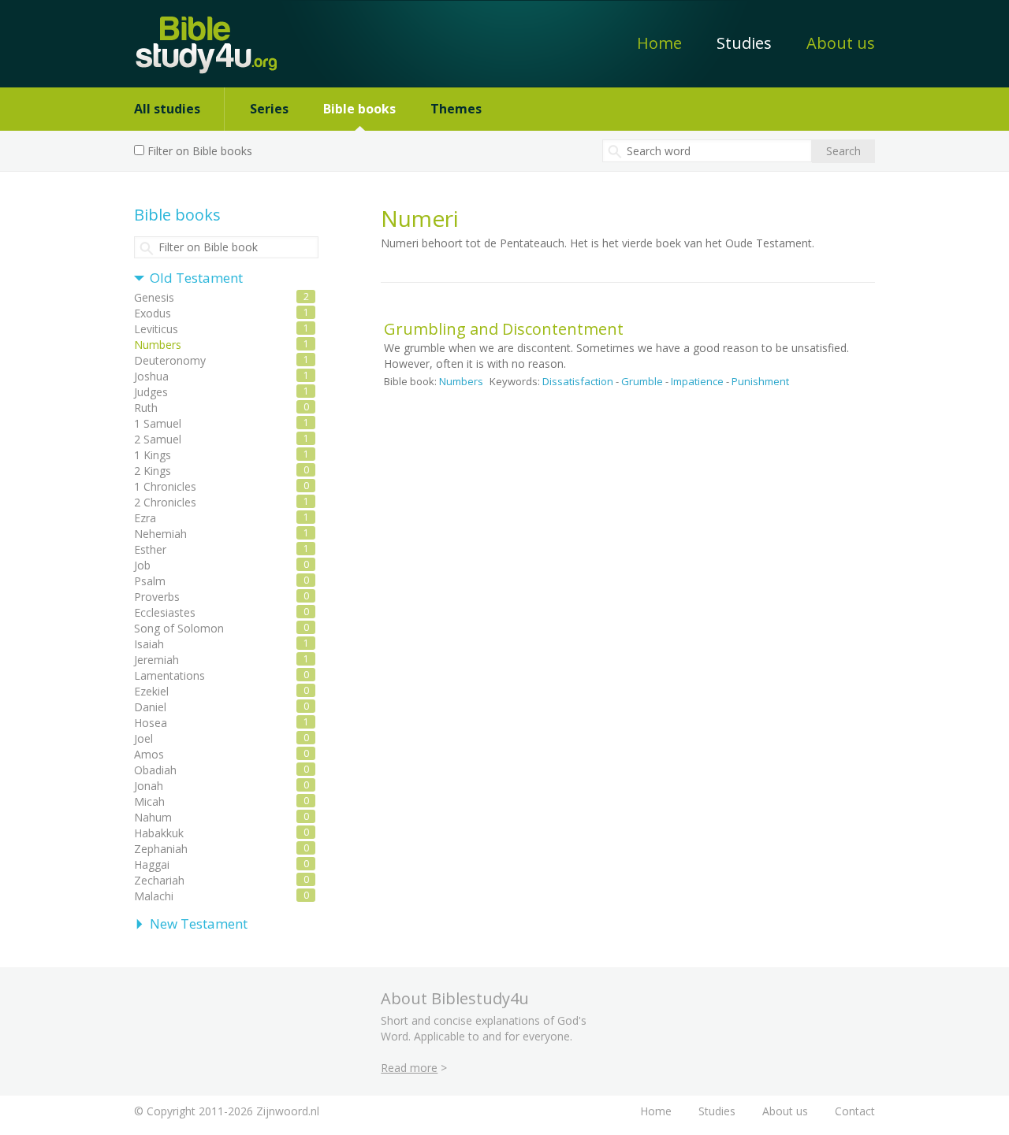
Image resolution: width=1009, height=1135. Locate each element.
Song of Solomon (179, 628)
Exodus (152, 313)
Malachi (153, 895)
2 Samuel (157, 439)
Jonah (148, 785)
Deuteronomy (170, 360)
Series (269, 108)
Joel (143, 738)
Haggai (151, 864)
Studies (744, 43)
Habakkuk (159, 832)
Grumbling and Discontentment (504, 328)
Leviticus (156, 328)
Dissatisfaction (577, 381)
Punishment (760, 381)
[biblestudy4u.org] (196, 37)
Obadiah (155, 769)
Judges (151, 391)
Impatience (697, 381)
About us (840, 43)
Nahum (153, 817)
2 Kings (152, 470)
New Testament (199, 923)
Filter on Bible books (199, 150)
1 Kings (152, 454)
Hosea (150, 722)
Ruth (146, 407)
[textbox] (707, 150)
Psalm (150, 580)
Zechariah (159, 880)
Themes (456, 108)
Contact (855, 1110)
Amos (149, 754)
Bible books (359, 108)
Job (142, 565)
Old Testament (196, 278)
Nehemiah (160, 533)
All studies (167, 108)
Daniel (150, 706)
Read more (409, 1067)
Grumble (642, 381)
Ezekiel (151, 691)
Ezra (145, 517)
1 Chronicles (165, 486)
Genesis (154, 297)
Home (659, 43)
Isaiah (149, 643)
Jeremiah (156, 659)
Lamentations (169, 675)
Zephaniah (161, 848)
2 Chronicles (165, 502)
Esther (150, 549)
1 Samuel (157, 423)
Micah (149, 801)
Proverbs (157, 596)
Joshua (151, 376)
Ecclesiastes (164, 612)
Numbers (461, 381)
